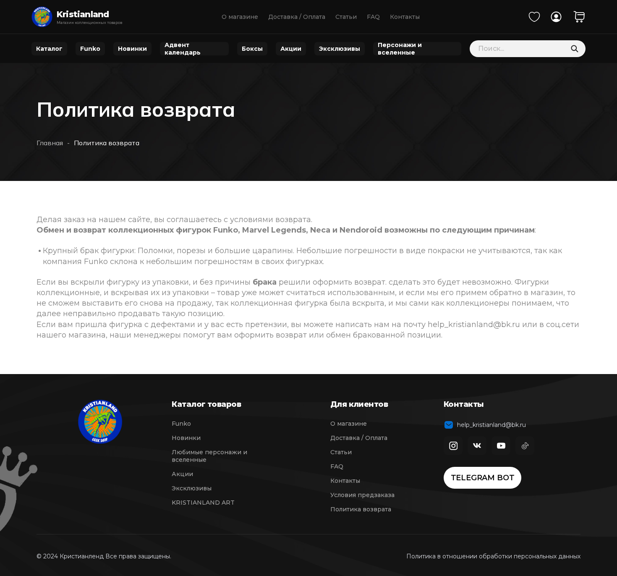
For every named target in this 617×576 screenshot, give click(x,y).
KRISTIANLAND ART (203, 502)
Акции (290, 48)
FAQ (373, 17)
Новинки (132, 48)
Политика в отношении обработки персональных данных (493, 556)
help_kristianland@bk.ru (490, 425)
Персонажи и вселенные (400, 48)
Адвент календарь (183, 48)
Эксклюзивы (339, 48)
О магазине (240, 17)
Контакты (405, 17)
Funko (90, 48)
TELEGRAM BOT (483, 477)
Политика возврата (360, 509)
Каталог (49, 48)
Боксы (252, 48)
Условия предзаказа (362, 495)
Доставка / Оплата (296, 17)
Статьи (346, 17)
